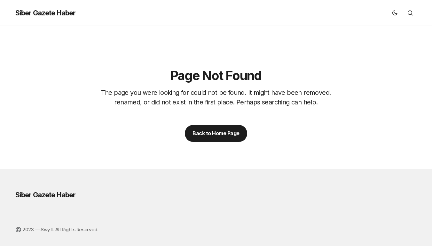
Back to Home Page (216, 133)
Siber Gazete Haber (45, 13)
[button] (395, 12)
